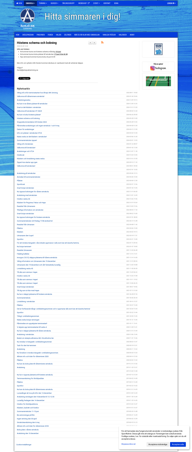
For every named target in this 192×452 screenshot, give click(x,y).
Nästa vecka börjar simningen (28, 320)
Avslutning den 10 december (28, 433)
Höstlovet (20, 155)
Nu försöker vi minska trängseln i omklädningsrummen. (38, 353)
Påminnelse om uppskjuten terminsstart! (32, 323)
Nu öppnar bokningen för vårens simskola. (33, 192)
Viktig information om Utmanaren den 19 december (36, 261)
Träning (42, 3)
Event (95, 3)
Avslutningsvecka (23, 100)
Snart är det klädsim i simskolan (29, 107)
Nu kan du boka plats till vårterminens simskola (35, 364)
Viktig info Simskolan (25, 144)
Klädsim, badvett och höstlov (28, 408)
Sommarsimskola (23, 298)
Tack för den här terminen (26, 345)
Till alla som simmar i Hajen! (27, 279)
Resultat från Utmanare (25, 225)
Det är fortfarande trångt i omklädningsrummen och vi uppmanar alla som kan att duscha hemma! (53, 309)
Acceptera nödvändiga (158, 444)
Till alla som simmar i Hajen (27, 272)
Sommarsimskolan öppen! (27, 140)
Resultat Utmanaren (24, 250)
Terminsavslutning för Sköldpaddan (30, 378)
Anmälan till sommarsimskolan (28, 177)
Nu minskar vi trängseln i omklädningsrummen (34, 342)
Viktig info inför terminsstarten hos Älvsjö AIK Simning (37, 93)
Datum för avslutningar (25, 129)
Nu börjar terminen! (24, 247)
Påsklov (20, 228)
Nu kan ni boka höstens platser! (29, 115)
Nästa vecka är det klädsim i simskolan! (32, 137)
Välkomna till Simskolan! (26, 148)
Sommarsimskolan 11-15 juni (28, 411)
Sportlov (20, 239)
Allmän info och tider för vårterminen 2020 (32, 356)
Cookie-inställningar (23, 445)
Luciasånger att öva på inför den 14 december (34, 393)
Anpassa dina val (128, 444)
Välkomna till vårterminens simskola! (30, 96)
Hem (20, 3)
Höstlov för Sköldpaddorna (27, 404)
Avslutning (21, 349)
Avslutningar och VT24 (25, 151)
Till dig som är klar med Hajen (28, 290)
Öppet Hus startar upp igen (27, 162)
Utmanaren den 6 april (25, 236)
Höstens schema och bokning (37, 43)
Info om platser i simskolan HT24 (29, 133)
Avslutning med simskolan (27, 195)
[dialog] (154, 437)
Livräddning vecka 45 (25, 268)
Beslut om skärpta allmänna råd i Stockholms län (35, 338)
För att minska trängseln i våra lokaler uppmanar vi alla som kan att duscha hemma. (48, 243)
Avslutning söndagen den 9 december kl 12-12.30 (35, 397)
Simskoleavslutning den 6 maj (28, 422)
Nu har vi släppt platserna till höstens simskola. (34, 294)
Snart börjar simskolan (25, 188)
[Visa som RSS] (102, 43)
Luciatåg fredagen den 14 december (30, 400)
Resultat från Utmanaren (26, 206)
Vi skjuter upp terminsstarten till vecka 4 (32, 327)
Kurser (54, 3)
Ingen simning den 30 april (27, 419)
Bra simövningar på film (26, 415)
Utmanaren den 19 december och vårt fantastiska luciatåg (38, 265)
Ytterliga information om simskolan (30, 210)
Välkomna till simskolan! (26, 166)
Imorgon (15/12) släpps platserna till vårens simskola (37, 258)
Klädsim (20, 232)
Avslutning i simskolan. (25, 334)
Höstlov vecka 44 (23, 199)
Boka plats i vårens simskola (28, 430)
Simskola (30, 3)
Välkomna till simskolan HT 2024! (29, 111)
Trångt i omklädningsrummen (28, 316)
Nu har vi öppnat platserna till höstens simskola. (35, 375)
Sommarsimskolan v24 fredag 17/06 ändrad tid (35, 221)
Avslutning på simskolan (26, 173)
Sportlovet (21, 184)
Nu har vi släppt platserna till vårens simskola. (34, 331)
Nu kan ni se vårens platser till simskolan (32, 104)
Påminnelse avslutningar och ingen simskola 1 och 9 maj (38, 126)
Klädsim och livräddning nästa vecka (31, 159)
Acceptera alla (178, 444)
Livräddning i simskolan (26, 301)
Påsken (19, 181)
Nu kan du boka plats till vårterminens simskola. (35, 389)
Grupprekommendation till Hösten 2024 (32, 122)
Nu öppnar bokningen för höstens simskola (33, 217)
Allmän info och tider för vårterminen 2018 (32, 426)
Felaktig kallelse (23, 254)
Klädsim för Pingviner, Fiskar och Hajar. (31, 203)
